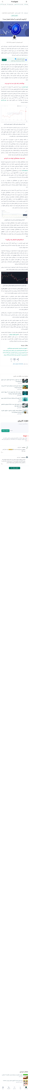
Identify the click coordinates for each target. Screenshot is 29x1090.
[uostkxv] (27, 447)
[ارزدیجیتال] (14, 1)
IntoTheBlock (25, 170)
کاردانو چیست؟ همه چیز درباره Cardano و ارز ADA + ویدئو (15, 355)
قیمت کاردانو (25, 87)
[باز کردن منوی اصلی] (26, 1)
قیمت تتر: (21, 4)
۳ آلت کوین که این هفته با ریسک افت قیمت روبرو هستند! (11, 399)
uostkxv (23, 447)
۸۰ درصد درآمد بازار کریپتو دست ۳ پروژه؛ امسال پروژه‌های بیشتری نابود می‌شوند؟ (11, 393)
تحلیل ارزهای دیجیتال (13, 334)
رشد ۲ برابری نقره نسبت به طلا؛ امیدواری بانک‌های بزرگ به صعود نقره (11, 405)
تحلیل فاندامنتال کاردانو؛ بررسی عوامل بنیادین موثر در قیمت (15, 350)
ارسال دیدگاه (5, 431)
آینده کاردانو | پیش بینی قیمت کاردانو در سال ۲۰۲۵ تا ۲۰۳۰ (15, 353)
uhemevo (23, 457)
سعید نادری (15, 39)
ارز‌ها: (27, 4)
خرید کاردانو (3, 100)
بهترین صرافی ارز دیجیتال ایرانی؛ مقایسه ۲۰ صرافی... (12, 1075)
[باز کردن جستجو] (2, 1)
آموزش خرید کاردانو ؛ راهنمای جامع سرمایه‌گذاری (17, 348)
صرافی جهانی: (10, 4)
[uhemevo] (27, 457)
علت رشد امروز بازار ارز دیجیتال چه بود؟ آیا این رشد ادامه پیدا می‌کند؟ (11, 386)
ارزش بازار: (4, 4)
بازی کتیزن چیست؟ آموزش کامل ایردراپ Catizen (13, 1080)
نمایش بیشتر (15, 468)
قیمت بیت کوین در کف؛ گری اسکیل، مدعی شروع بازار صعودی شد (11, 380)
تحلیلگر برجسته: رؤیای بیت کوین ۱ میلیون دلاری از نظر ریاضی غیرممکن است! (11, 411)
